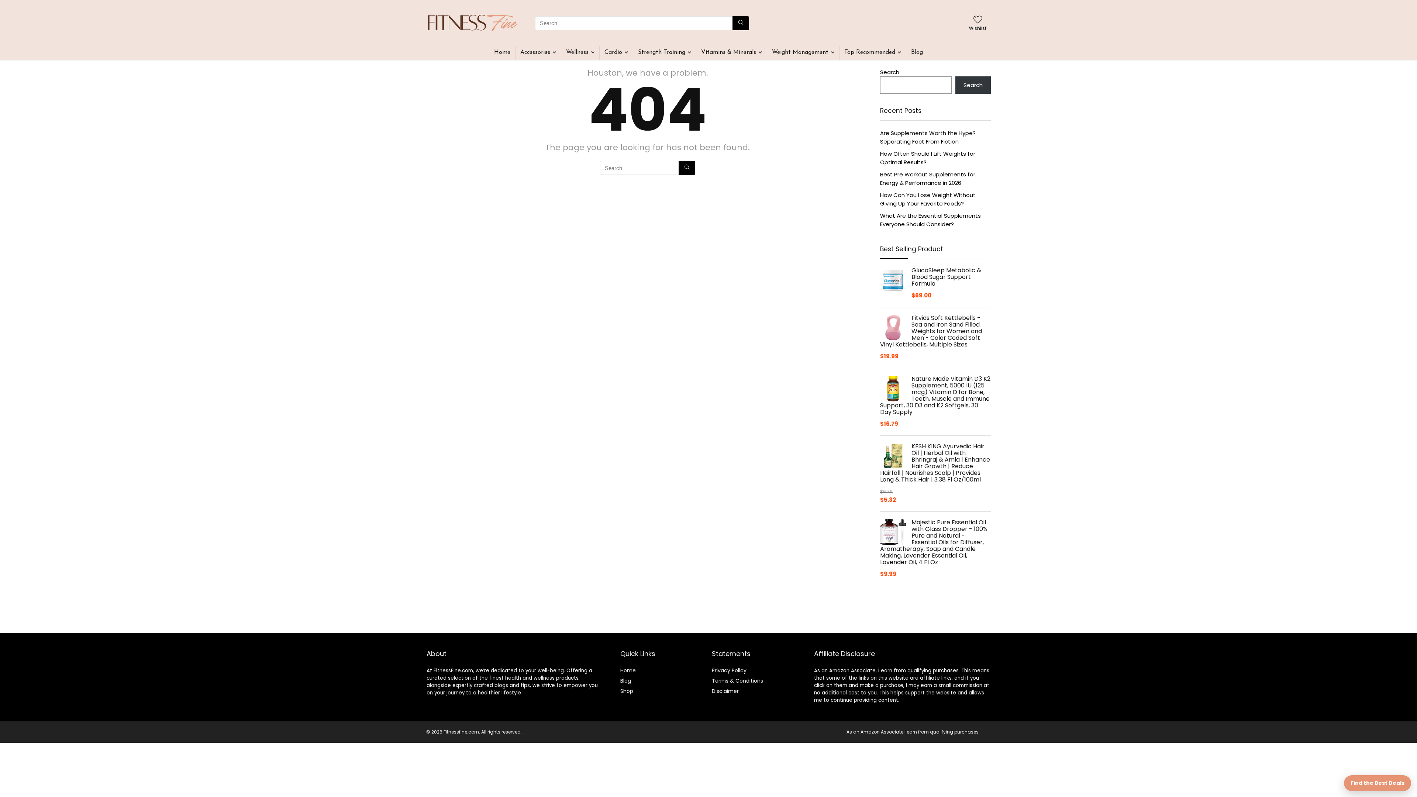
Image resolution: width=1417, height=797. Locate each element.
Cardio (613, 52)
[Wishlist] (977, 20)
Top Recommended (869, 52)
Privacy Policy (729, 670)
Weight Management (800, 52)
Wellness (577, 52)
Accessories (535, 52)
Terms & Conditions (737, 680)
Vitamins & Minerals (728, 52)
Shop (626, 691)
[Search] (740, 23)
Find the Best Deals (1377, 783)
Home (502, 52)
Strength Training (661, 52)
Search (889, 72)
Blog (917, 52)
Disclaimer (725, 691)
